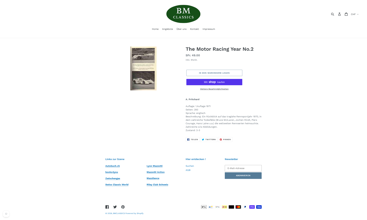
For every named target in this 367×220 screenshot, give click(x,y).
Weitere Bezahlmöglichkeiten (214, 89)
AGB (188, 170)
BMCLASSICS (119, 213)
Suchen (190, 166)
